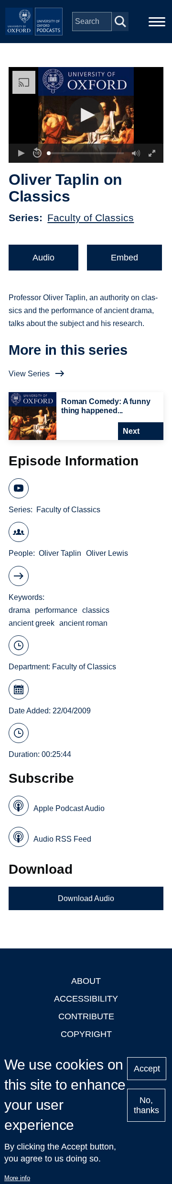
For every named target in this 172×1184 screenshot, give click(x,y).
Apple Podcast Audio (69, 808)
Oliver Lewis (107, 553)
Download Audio (86, 898)
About (86, 981)
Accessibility (86, 999)
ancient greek (31, 623)
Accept (147, 1068)
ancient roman (83, 623)
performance (56, 610)
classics (95, 610)
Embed (124, 257)
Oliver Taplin (60, 553)
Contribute (86, 1016)
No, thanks (146, 1105)
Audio (43, 257)
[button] (86, 115)
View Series (29, 374)
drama (19, 610)
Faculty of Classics (90, 217)
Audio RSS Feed (62, 839)
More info (17, 1178)
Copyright (86, 1034)
